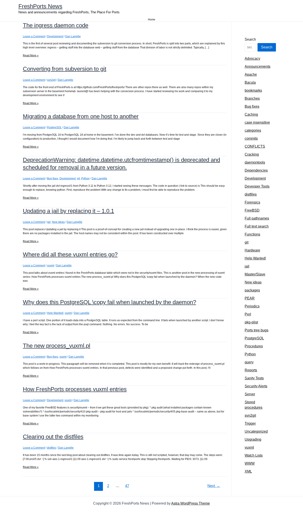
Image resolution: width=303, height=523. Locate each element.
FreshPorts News (40, 6)
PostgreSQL (54, 127)
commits (251, 138)
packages (252, 290)
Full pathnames (257, 218)
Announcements (257, 66)
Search (250, 39)
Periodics (252, 306)
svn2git (51, 79)
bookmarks (253, 90)
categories (253, 130)
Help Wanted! (55, 313)
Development (55, 36)
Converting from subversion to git (64, 68)
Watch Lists (254, 455)
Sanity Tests (254, 378)
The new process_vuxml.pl (56, 345)
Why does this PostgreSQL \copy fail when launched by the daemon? (109, 302)
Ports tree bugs (256, 330)
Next (213, 486)
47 (127, 486)
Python (85, 178)
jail (49, 222)
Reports (251, 370)
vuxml (50, 265)
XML (248, 471)
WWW (250, 463)
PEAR (250, 298)
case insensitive (257, 122)
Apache (251, 74)
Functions (252, 234)
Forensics (252, 202)
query (249, 362)
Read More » (31, 55)
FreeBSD (252, 210)
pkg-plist (251, 322)
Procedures (254, 346)
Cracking (252, 154)
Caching (251, 114)
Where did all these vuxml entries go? (70, 254)
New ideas (58, 222)
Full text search (257, 226)
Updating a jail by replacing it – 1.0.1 (68, 211)
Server (250, 394)
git (78, 178)
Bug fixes (52, 178)
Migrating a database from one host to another (81, 116)
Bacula (250, 82)
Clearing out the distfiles (53, 436)
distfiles (51, 447)
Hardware (252, 250)
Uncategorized (256, 431)
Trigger (250, 423)
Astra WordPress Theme (190, 503)
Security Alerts (256, 386)
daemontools (255, 162)
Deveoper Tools (257, 186)
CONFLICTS (255, 146)
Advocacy (252, 58)
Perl (248, 314)
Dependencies (256, 170)
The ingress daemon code (55, 25)
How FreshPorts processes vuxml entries (75, 389)
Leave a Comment (34, 36)
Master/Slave (255, 274)
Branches (252, 98)
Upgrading (253, 439)
